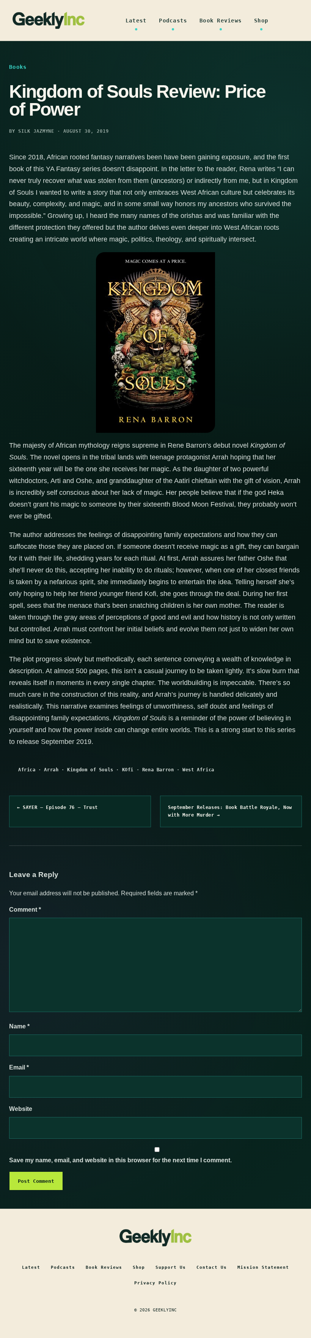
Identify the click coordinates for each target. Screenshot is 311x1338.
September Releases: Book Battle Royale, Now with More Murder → (230, 811)
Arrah (51, 769)
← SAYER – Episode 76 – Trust (57, 807)
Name (19, 1026)
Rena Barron (158, 769)
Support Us (171, 1267)
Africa (27, 769)
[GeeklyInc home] (49, 20)
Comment (25, 909)
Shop (261, 20)
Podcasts (173, 20)
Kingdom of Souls (90, 769)
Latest (136, 20)
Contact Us (211, 1267)
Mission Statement (263, 1267)
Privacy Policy (155, 1283)
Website (20, 1109)
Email (19, 1067)
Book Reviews (220, 20)
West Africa (198, 769)
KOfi (128, 769)
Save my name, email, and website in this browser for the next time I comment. (120, 1160)
